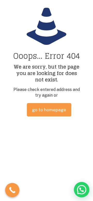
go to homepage (49, 109)
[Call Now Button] (12, 190)
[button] (81, 189)
